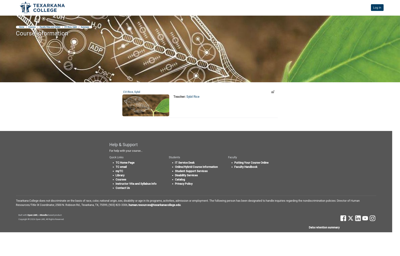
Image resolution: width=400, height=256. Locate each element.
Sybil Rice (193, 96)
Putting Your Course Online (251, 162)
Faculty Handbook (245, 166)
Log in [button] (377, 7)
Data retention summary (324, 227)
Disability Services (186, 175)
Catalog (180, 179)
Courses (32, 27)
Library (120, 175)
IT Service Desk (185, 162)
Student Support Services (191, 171)
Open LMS (32, 215)
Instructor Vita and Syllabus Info (136, 183)
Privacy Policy (184, 183)
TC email (121, 166)
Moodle (44, 215)
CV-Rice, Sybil (70, 27)
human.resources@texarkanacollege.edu (155, 205)
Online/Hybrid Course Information (196, 166)
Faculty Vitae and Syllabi (50, 27)
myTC (119, 171)
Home (21, 27)
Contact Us (123, 188)
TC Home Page (125, 162)
